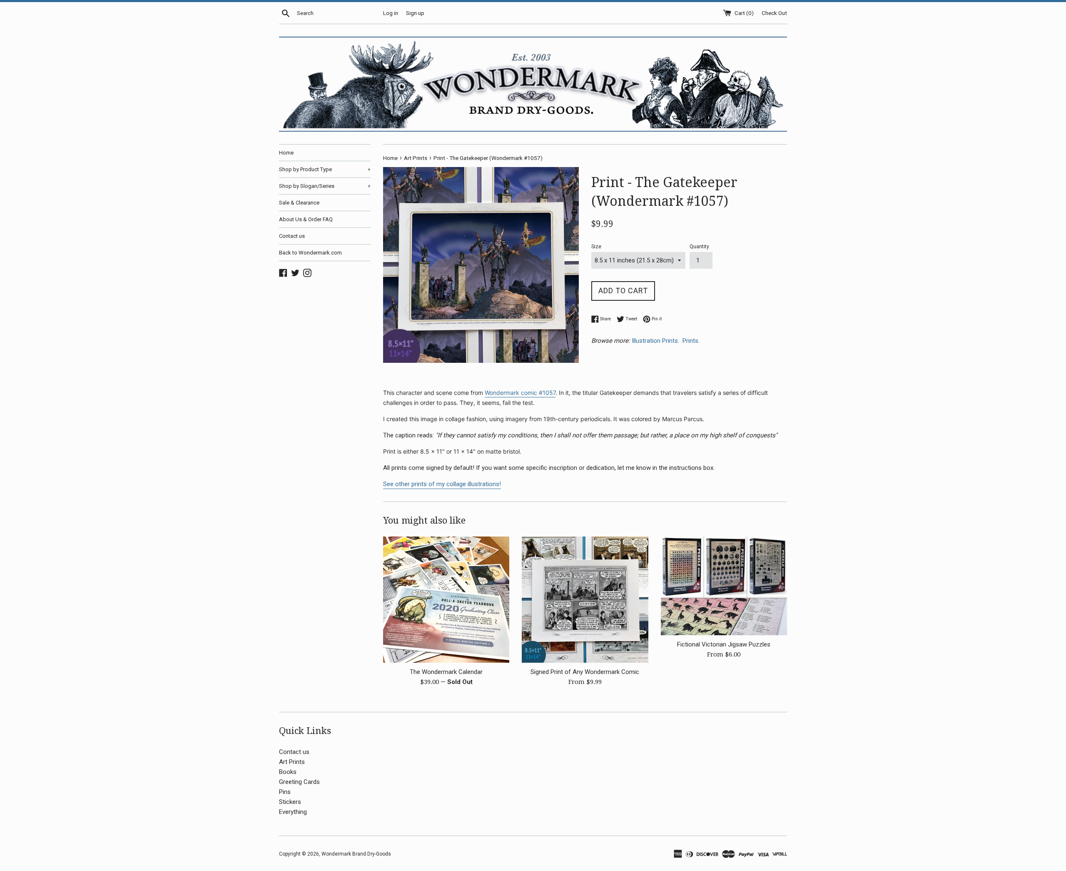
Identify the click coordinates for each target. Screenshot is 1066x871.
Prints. (691, 340)
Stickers (290, 802)
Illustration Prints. (656, 340)
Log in (390, 13)
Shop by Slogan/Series (325, 186)
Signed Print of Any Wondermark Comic (585, 672)
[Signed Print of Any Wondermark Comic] (585, 600)
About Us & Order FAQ (306, 219)
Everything (293, 812)
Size (596, 247)
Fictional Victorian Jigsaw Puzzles (723, 644)
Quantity (699, 247)
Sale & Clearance (299, 203)
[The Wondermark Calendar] (446, 600)
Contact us (292, 236)
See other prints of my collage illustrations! (442, 484)
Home (286, 153)
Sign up (415, 13)
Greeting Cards (299, 782)
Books (287, 772)
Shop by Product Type (325, 169)
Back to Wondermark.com (310, 253)
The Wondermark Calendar (446, 672)
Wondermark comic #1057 (520, 392)
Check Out (774, 13)
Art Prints (292, 762)
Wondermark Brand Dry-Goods (356, 854)
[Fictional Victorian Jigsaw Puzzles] (724, 586)
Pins (285, 792)
